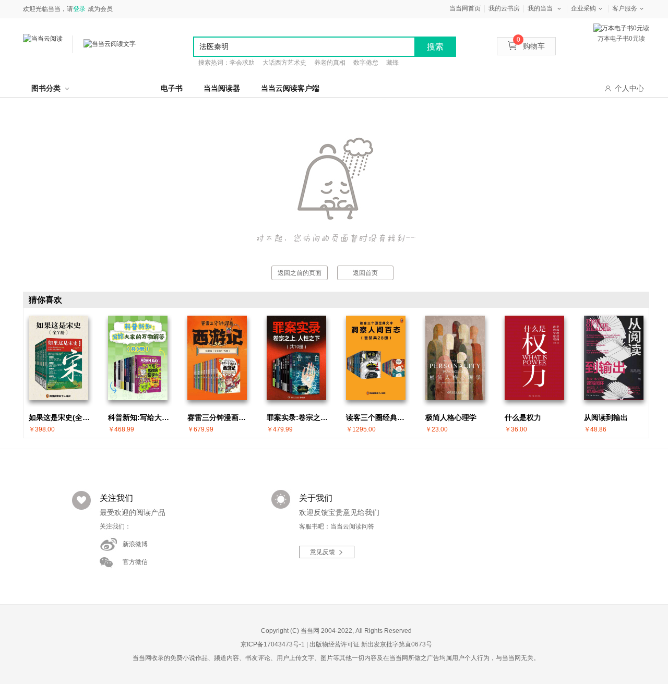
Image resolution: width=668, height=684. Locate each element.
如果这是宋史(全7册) (61, 417)
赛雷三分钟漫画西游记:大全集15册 (219, 417)
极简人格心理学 (450, 417)
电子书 (172, 88)
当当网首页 (465, 8)
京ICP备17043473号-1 (273, 644)
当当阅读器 (222, 88)
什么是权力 (523, 417)
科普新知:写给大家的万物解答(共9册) (140, 417)
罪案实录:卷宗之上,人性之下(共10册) (299, 417)
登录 (79, 9)
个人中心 (629, 88)
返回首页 (365, 273)
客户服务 (624, 8)
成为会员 (100, 9)
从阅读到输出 (606, 417)
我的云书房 (504, 8)
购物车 (531, 46)
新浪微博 (135, 544)
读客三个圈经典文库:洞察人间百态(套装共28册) (378, 417)
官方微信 (135, 562)
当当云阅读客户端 (290, 88)
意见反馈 (322, 552)
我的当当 (540, 8)
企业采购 (583, 8)
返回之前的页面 (299, 273)
